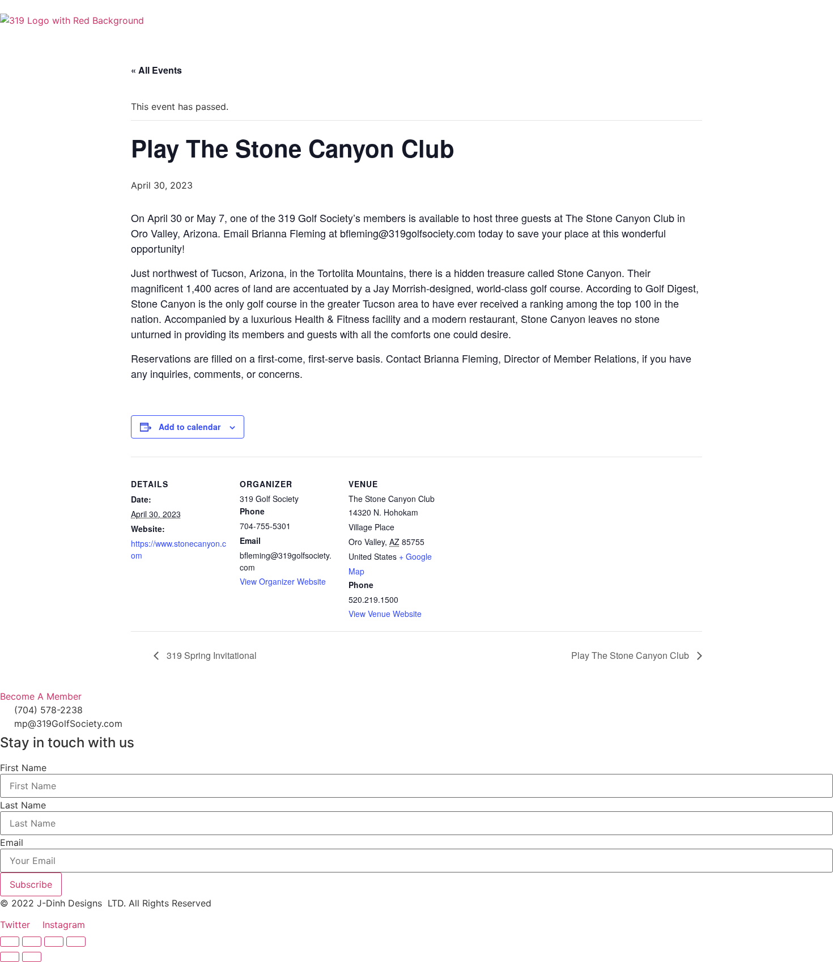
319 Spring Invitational (210, 655)
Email (11, 842)
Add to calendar (189, 426)
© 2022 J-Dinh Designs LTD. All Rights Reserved (105, 903)
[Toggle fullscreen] (31, 942)
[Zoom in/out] (9, 942)
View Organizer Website (283, 581)
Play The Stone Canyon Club (631, 655)
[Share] (53, 942)
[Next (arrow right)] (31, 957)
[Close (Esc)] (76, 942)
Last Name (23, 805)
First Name (23, 767)
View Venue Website (385, 613)
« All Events (156, 69)
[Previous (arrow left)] (9, 957)
